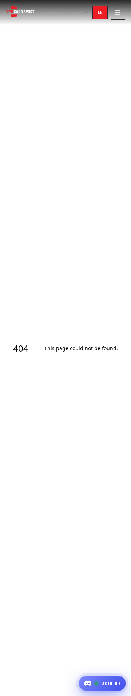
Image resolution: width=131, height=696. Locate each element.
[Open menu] (118, 12)
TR (85, 12)
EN (100, 12)
